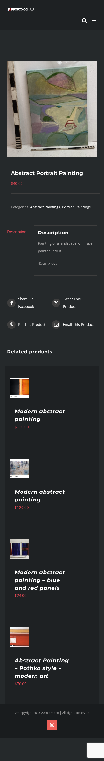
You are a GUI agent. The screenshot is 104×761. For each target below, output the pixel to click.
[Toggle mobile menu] (94, 20)
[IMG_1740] (52, 109)
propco (54, 712)
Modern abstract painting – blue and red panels (40, 580)
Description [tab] (16, 231)
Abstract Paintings (45, 207)
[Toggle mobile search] (84, 20)
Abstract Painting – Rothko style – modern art (42, 668)
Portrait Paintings (76, 207)
